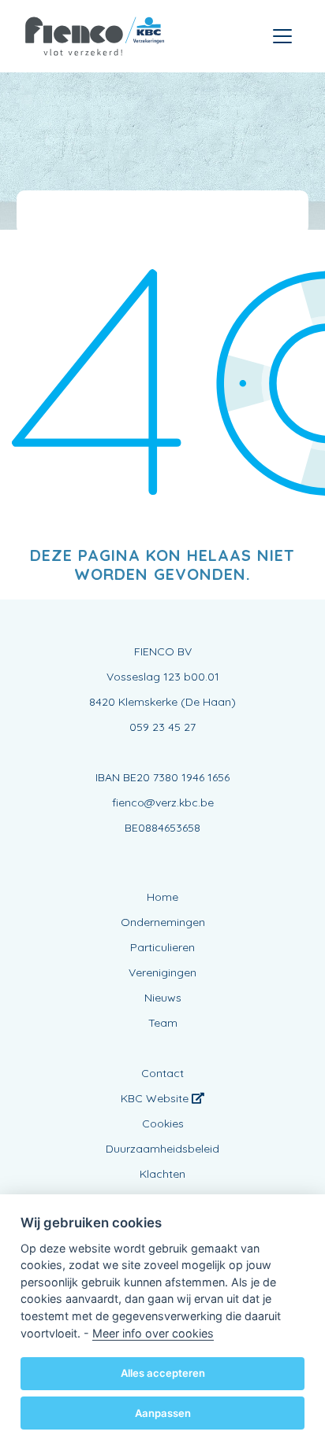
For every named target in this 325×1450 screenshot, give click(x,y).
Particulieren (162, 947)
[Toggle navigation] (282, 36)
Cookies (163, 1123)
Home (162, 897)
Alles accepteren (163, 1373)
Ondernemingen (163, 922)
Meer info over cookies (153, 1333)
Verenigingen (162, 972)
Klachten (162, 1174)
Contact (162, 1073)
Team (162, 1023)
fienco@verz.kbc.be (163, 802)
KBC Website (156, 1098)
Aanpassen (163, 1413)
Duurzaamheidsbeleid (162, 1149)
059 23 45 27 (162, 727)
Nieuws (162, 998)
